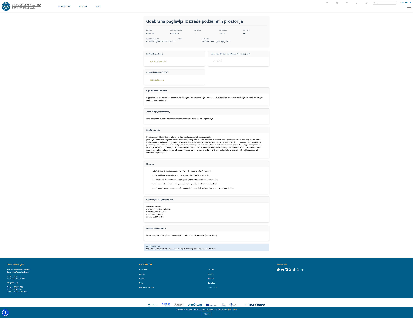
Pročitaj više (232, 309)
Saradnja (209, 283)
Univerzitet (64, 6)
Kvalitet (209, 278)
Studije (83, 6)
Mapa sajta (209, 287)
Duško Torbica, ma (157, 80)
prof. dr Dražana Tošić (158, 61)
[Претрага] (394, 3)
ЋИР (402, 3)
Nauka (140, 278)
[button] (5, 313)
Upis (98, 6)
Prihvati (207, 314)
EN (410, 3)
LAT (406, 3)
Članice (209, 269)
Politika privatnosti (140, 287)
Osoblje (209, 274)
